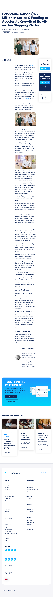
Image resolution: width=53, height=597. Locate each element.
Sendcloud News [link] (12, 9)
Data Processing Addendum (44, 587)
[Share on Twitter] (45, 98)
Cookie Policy (35, 587)
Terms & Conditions (21, 587)
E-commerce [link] (7, 436)
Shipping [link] (6, 434)
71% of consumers (25, 98)
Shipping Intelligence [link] (9, 432)
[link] (9, 432)
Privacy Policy (29, 587)
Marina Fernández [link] (8, 29)
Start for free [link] (44, 472)
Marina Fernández (28, 348)
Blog (7, 9)
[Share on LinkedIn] (42, 98)
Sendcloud (32, 65)
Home (3, 9)
